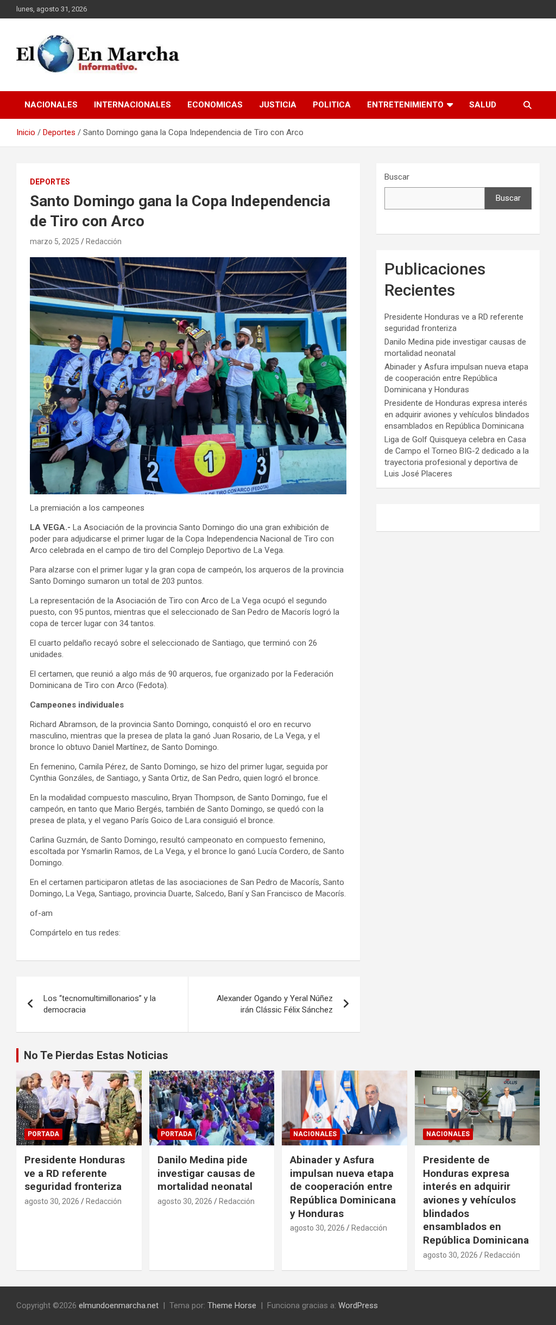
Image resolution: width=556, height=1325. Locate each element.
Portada (43, 1134)
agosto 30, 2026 (51, 1201)
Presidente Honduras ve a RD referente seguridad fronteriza (74, 1173)
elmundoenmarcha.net (119, 1305)
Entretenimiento (405, 105)
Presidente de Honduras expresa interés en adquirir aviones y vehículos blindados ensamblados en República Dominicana (456, 414)
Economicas (215, 105)
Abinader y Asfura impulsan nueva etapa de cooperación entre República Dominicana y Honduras (456, 378)
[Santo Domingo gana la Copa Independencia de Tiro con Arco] (188, 262)
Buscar (396, 177)
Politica (332, 105)
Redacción (104, 241)
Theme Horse (231, 1305)
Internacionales (132, 105)
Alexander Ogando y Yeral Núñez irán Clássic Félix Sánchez (275, 1004)
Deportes (50, 181)
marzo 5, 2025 (54, 241)
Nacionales (51, 105)
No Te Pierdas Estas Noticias (96, 1055)
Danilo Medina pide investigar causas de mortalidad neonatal (206, 1173)
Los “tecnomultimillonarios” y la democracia (99, 1004)
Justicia (277, 105)
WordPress (358, 1305)
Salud (482, 105)
